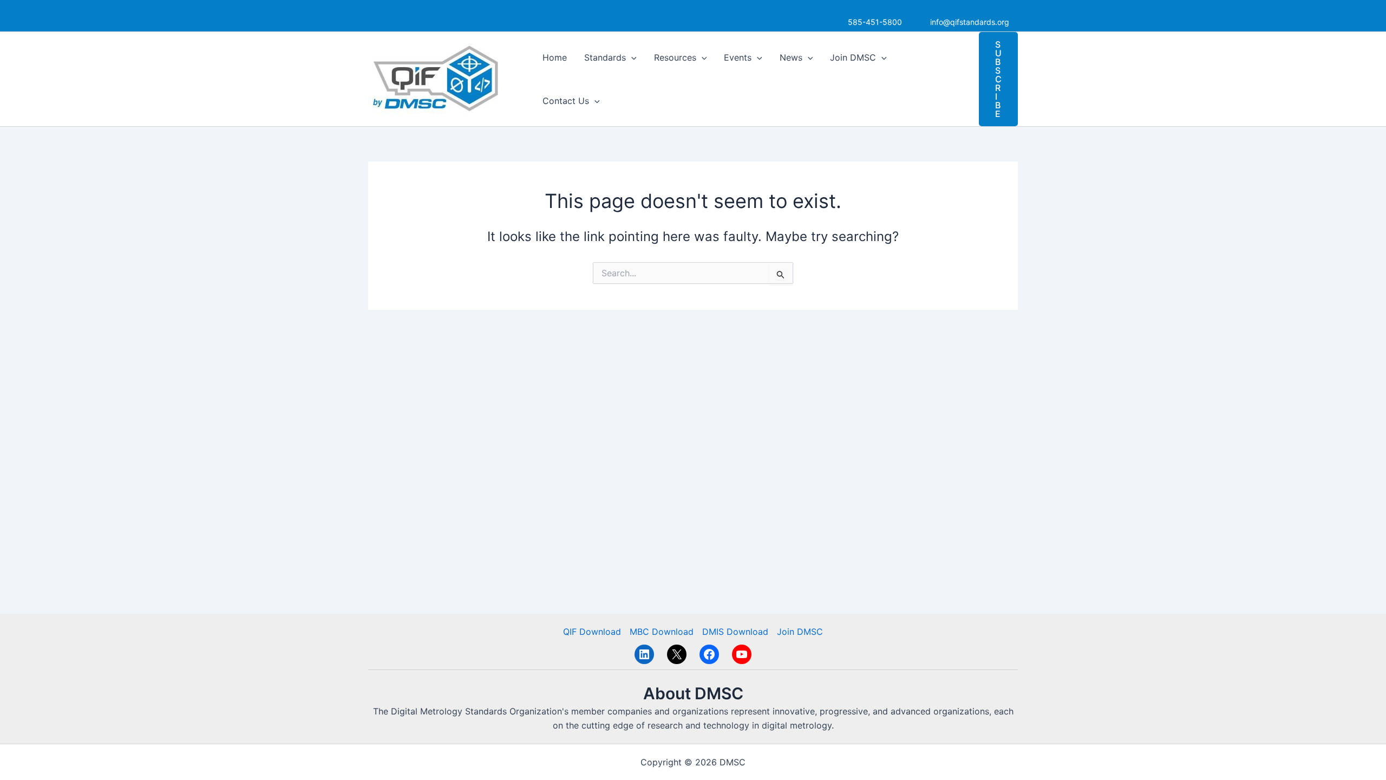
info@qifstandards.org (969, 22)
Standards (605, 57)
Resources (675, 57)
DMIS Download (735, 631)
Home (554, 57)
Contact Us (565, 100)
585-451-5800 (875, 22)
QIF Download (592, 631)
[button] (631, 57)
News (791, 57)
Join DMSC (853, 57)
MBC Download (662, 631)
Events (737, 57)
